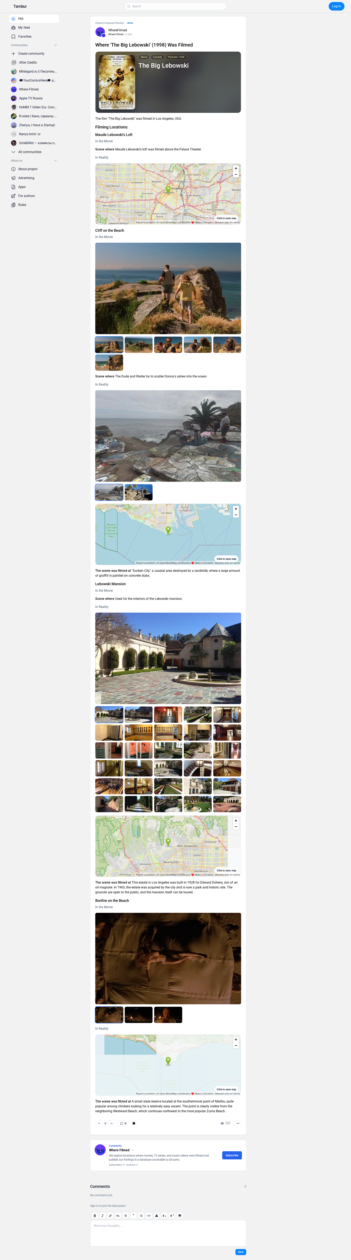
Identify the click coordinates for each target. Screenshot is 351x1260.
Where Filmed (115, 34)
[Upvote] (99, 1123)
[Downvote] (111, 1123)
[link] (123, 1123)
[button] (20, 6)
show (130, 23)
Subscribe (232, 1155)
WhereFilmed (117, 30)
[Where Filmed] (103, 35)
